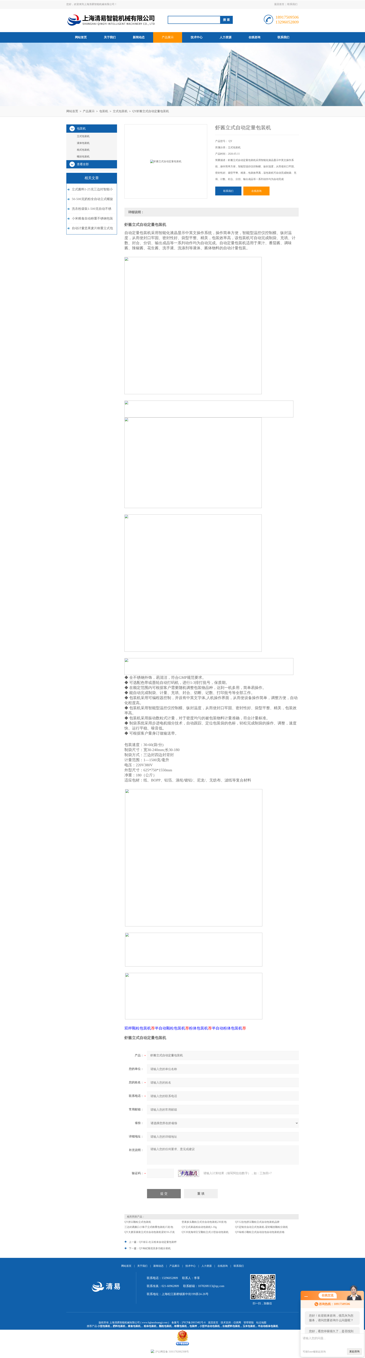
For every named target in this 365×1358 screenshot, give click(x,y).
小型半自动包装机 (210, 1326)
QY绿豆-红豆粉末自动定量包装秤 (158, 1242)
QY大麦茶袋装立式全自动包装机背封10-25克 (149, 1232)
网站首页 (81, 37)
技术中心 (197, 37)
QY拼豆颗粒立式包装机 (137, 1221)
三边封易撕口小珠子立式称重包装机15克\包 (148, 1227)
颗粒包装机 (165, 1326)
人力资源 (226, 37)
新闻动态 (139, 37)
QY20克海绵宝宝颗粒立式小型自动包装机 (205, 1232)
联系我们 (292, 4)
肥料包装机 (119, 1326)
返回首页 (279, 4)
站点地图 (261, 1322)
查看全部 (83, 164)
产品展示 (168, 37)
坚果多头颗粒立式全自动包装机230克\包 (204, 1221)
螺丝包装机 (83, 156)
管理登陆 (249, 1322)
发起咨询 (354, 1351)
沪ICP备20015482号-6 (194, 1322)
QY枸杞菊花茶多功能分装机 (155, 1248)
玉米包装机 (249, 1326)
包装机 (103, 111)
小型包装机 (104, 1326)
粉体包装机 (150, 1326)
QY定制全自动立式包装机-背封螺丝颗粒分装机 (261, 1227)
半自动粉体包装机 (268, 1326)
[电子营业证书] (182, 1331)
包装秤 (193, 1326)
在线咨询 (254, 37)
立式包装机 (120, 111)
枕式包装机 (83, 149)
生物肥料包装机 (231, 1326)
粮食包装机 (134, 1326)
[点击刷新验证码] (188, 1173)
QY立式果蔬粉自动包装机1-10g (199, 1227)
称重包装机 (180, 1326)
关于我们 (110, 37)
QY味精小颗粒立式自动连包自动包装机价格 (260, 1232)
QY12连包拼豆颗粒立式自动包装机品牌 (257, 1221)
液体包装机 (83, 143)
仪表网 (237, 1322)
